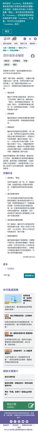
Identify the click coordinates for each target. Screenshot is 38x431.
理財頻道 (33, 44)
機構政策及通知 (27, 425)
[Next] (36, 44)
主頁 (5, 48)
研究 (16, 44)
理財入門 (22, 48)
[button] (24, 38)
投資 (6, 303)
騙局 (5, 50)
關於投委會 (7, 44)
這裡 (19, 21)
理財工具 (23, 44)
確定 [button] (7, 31)
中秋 (6, 333)
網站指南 (15, 425)
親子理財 (8, 351)
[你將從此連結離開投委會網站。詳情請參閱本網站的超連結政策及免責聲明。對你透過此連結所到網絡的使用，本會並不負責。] (15, 421)
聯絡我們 (6, 425)
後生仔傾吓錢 (10, 377)
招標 (19, 427)
